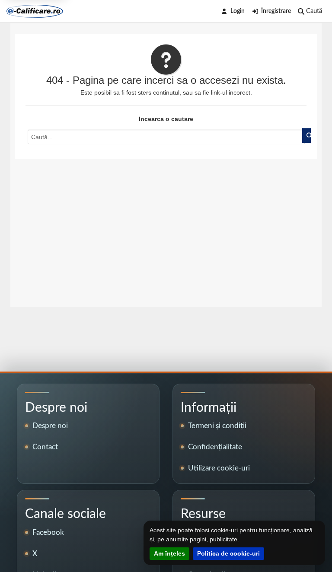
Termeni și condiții (217, 425)
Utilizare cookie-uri (219, 468)
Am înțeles (169, 553)
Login (237, 11)
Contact (45, 447)
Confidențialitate (215, 447)
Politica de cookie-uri (228, 553)
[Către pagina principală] (34, 11)
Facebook (48, 532)
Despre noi (50, 425)
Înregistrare (276, 11)
